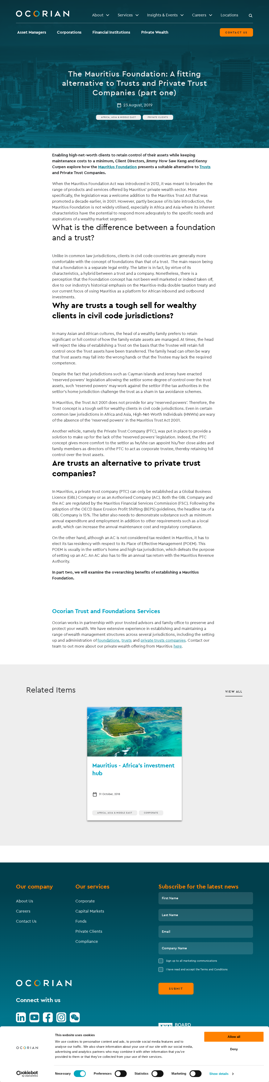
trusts (126, 640)
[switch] (121, 1073)
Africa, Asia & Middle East (118, 117)
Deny (234, 1049)
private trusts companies (163, 640)
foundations (108, 640)
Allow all (234, 1036)
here (178, 646)
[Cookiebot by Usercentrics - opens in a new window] (27, 1074)
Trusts (205, 166)
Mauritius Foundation (117, 166)
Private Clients (158, 117)
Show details (218, 1073)
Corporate (151, 812)
